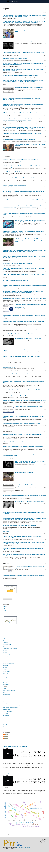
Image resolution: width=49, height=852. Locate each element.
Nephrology (5, 665)
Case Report (5, 719)
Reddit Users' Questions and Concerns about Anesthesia (15, 395)
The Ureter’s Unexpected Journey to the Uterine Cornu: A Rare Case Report (19, 525)
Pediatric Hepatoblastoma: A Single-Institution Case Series (28, 338)
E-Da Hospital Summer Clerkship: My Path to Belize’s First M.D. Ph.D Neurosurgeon (21, 155)
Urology (4, 688)
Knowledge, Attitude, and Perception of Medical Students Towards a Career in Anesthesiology (24, 274)
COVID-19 (4, 692)
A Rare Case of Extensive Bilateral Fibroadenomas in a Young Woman (30, 41)
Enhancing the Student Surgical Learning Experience (14, 185)
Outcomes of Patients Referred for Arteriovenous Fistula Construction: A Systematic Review (23, 329)
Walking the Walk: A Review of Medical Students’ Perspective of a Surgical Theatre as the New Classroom (29, 567)
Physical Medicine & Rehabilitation (10, 690)
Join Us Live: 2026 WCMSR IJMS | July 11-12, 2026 (15, 746)
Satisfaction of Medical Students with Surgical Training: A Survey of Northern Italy (21, 423)
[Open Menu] (1, 1)
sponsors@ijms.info (9, 622)
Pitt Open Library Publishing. (23, 847)
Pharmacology (5, 703)
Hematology (5, 656)
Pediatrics (5, 675)
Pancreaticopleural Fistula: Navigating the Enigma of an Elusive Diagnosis (19, 333)
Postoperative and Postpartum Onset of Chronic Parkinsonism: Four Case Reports (21, 361)
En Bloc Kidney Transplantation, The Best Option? (14, 171)
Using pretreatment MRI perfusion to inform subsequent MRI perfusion (19, 562)
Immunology (5, 657)
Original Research (6, 671)
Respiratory (5, 680)
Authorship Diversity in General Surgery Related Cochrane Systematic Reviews (20, 75)
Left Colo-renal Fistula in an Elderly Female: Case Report (15, 280)
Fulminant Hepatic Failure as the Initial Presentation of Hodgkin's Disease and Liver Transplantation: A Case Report (30, 221)
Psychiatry (5, 678)
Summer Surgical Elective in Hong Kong (24, 472)
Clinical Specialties (10, 4)
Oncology (5, 669)
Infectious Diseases (7, 659)
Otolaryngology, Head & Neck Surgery (10, 648)
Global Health (6, 715)
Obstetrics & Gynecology (8, 636)
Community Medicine (7, 711)
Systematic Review (7, 722)
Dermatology (5, 642)
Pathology (5, 677)
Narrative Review (6, 721)
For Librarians (5, 610)
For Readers (5, 606)
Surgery (5, 686)
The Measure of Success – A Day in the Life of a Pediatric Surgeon (29, 501)
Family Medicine (6, 709)
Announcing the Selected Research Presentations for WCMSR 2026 (19, 773)
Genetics (5, 650)
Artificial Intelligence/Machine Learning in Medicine (13, 705)
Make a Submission (7, 599)
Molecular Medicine (6, 700)
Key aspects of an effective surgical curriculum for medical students (18, 263)
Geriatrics (5, 652)
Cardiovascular (6, 640)
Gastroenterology (6, 654)
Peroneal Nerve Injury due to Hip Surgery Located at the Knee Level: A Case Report (21, 356)
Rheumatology (6, 682)
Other (4, 701)
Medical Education (6, 696)
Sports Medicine (6, 684)
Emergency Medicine (7, 644)
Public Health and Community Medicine (10, 707)
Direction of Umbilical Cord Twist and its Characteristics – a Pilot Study (19, 139)
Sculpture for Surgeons (8, 429)
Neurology (5, 667)
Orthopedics (5, 673)
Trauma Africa (6, 531)
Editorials (5, 724)
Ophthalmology (6, 638)
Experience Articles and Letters (9, 726)
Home (4, 4)
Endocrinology (6, 646)
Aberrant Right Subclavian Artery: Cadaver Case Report (15, 58)
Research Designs (6, 717)
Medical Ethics (5, 698)
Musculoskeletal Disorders (8, 663)
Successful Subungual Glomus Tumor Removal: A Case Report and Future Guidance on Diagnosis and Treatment (30, 462)
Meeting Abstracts (6, 694)
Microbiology (5, 661)
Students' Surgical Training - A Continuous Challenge (14, 441)
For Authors (5, 608)
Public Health (5, 713)
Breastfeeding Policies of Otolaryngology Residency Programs (29, 87)
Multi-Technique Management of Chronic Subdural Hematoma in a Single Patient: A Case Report (24, 298)
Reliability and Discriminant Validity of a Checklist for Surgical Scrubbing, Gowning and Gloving (24, 400)
